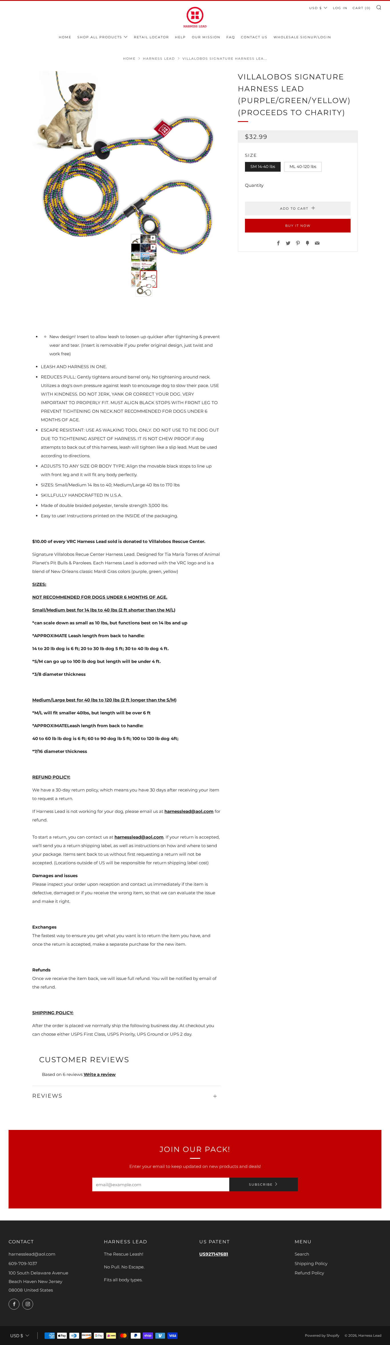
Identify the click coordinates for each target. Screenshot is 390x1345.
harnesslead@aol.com (189, 811)
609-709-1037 (23, 1263)
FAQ (230, 37)
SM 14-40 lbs (262, 166)
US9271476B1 (213, 1254)
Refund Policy (309, 1273)
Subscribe (261, 1184)
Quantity (254, 185)
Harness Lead (159, 59)
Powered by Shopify (322, 1335)
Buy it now (298, 226)
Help (180, 37)
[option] (126, 165)
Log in (340, 8)
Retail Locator (151, 37)
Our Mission (206, 37)
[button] (132, 235)
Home (65, 37)
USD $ (315, 8)
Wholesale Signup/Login (302, 37)
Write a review (100, 1074)
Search (302, 1254)
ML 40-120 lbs (303, 166)
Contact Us (254, 37)
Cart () (362, 8)
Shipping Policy (311, 1263)
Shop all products (99, 37)
